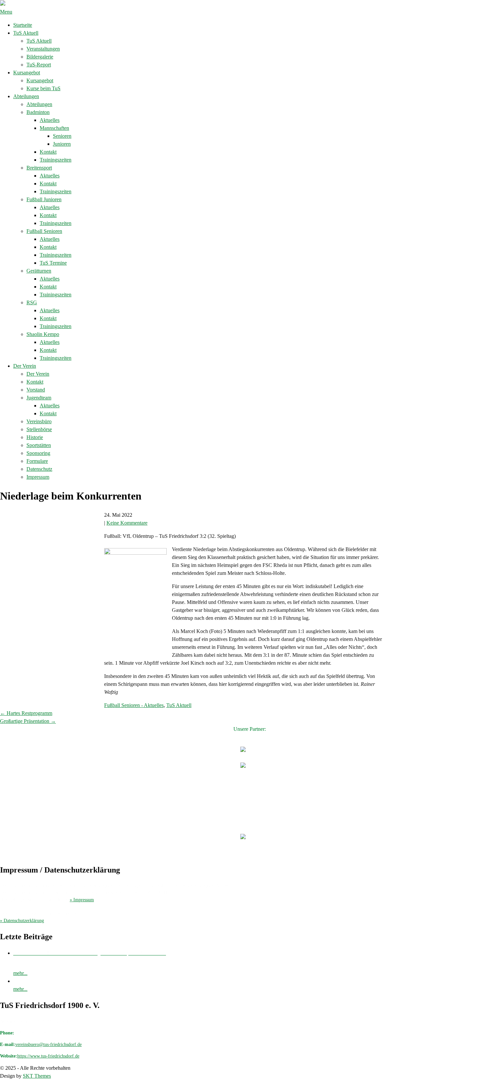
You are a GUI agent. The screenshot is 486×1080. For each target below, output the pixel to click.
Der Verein (24, 366)
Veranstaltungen (43, 49)
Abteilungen (26, 96)
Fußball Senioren (44, 231)
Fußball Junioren (43, 199)
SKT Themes (37, 1076)
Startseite (22, 25)
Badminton (38, 112)
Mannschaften (54, 128)
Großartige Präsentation (28, 721)
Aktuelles (50, 120)
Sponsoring (38, 453)
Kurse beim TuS (43, 88)
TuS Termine (53, 263)
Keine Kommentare (126, 523)
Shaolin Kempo (42, 334)
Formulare (37, 461)
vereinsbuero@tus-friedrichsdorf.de (48, 1044)
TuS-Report (38, 64)
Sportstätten (38, 445)
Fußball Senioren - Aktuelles (134, 705)
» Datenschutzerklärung (22, 920)
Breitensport (39, 167)
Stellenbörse (39, 429)
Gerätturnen (38, 271)
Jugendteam (38, 397)
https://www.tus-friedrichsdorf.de (48, 1056)
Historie (34, 437)
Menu (6, 12)
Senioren (62, 136)
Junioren (62, 144)
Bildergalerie (39, 56)
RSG (31, 302)
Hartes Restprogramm (26, 713)
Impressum (37, 477)
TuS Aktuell (25, 33)
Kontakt (48, 152)
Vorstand (35, 389)
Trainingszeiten (55, 160)
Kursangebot (26, 72)
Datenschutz (39, 469)
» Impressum (82, 899)
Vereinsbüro (39, 421)
